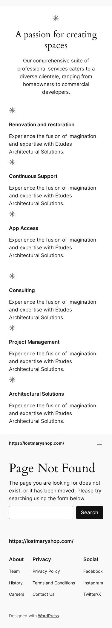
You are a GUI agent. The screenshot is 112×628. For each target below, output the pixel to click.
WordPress (48, 615)
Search (89, 512)
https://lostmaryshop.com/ (36, 443)
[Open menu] (99, 443)
